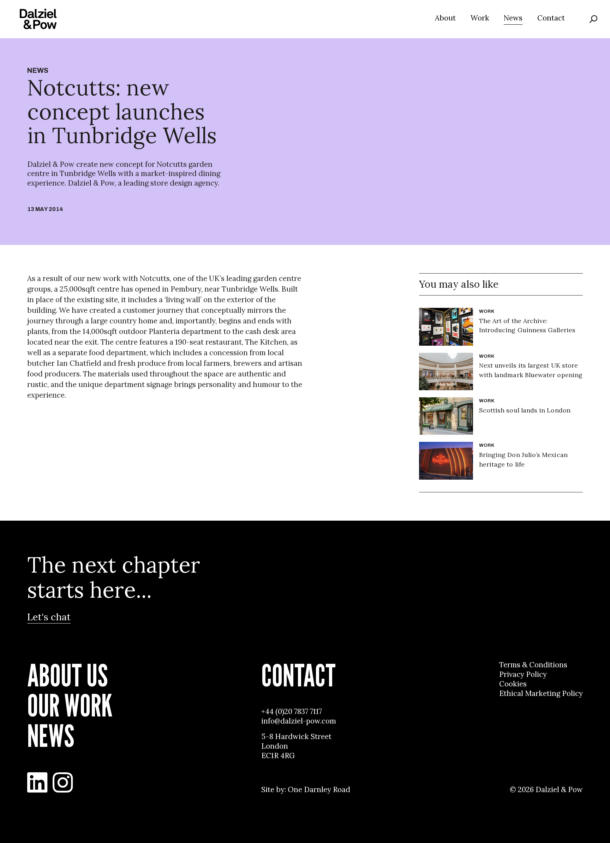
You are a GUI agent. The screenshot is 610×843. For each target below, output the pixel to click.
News (513, 18)
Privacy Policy (523, 674)
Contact (551, 18)
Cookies (513, 684)
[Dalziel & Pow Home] (38, 18)
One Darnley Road (319, 789)
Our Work (69, 705)
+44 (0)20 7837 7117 (291, 711)
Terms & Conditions (533, 664)
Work (480, 18)
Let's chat (49, 617)
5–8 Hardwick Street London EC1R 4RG (296, 746)
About (445, 18)
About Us (67, 675)
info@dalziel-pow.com (298, 721)
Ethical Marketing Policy (541, 693)
